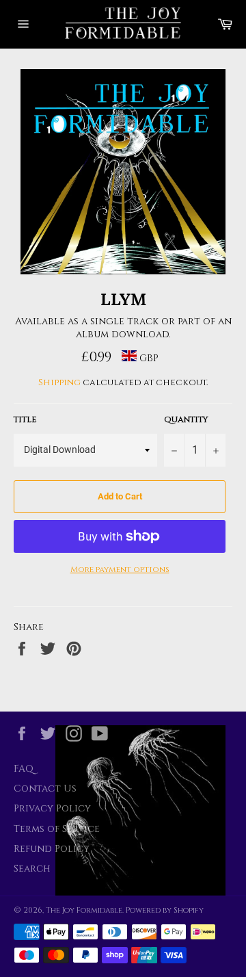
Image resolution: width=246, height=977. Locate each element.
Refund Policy (52, 848)
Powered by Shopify (165, 910)
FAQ (23, 768)
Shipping (59, 382)
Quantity (186, 419)
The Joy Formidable (84, 910)
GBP (148, 358)
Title (25, 419)
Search (32, 868)
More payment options (119, 569)
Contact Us (45, 788)
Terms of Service (57, 828)
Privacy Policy (52, 808)
